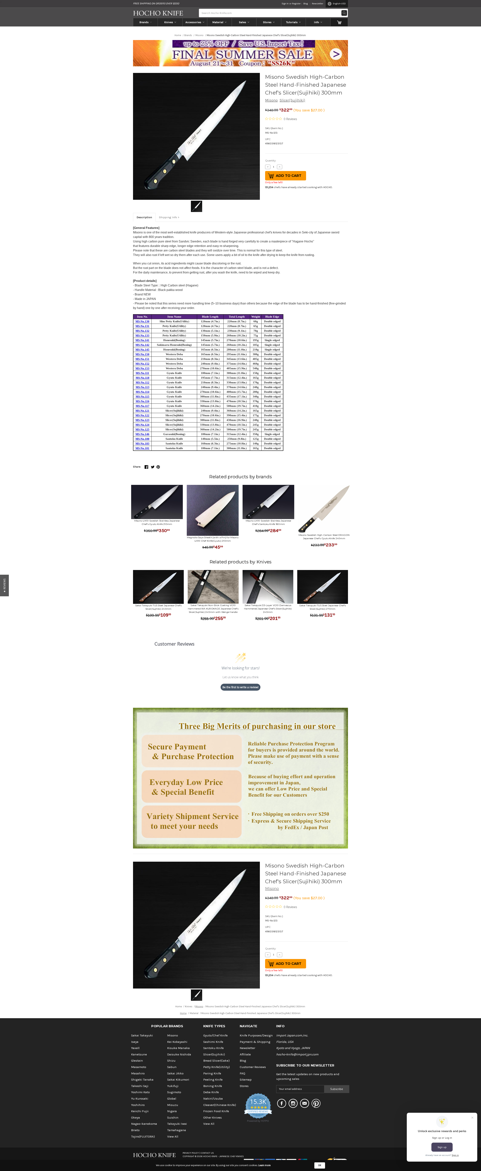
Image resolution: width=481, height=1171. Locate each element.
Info (316, 22)
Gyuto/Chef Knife (215, 1035)
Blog (305, 3)
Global (171, 1098)
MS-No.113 (142, 387)
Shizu (171, 1060)
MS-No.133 (142, 335)
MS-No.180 (142, 438)
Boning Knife (212, 1086)
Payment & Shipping (255, 1042)
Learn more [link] (264, 1165)
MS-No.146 (142, 434)
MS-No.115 (142, 396)
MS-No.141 (142, 340)
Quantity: (270, 160)
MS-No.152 (142, 363)
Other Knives (212, 1117)
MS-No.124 (142, 424)
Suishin (172, 1117)
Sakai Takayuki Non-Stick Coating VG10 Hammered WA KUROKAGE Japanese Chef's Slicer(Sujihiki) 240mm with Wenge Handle (213, 608)
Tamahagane (176, 1130)
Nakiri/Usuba (213, 1098)
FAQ (242, 1073)
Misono (271, 100)
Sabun (172, 1067)
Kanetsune (139, 1054)
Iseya (134, 1042)
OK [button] (319, 1165)
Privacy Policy (191, 1153)
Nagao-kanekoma (144, 1124)
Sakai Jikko (175, 1073)
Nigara (172, 1111)
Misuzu (172, 1105)
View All (172, 1136)
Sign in (285, 3)
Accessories (193, 22)
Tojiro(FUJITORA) (143, 1136)
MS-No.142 (142, 344)
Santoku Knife (213, 1048)
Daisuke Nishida (179, 1054)
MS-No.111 (142, 373)
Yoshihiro (138, 1105)
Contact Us (207, 1153)
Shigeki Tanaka (142, 1079)
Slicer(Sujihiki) (292, 100)
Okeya (135, 1117)
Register (296, 3)
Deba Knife (211, 1092)
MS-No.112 (142, 382)
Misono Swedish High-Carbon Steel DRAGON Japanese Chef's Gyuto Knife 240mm (324, 537)
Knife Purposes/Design (256, 1035)
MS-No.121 (142, 410)
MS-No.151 (142, 358)
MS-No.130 (142, 321)
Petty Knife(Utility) (216, 1067)
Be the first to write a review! (240, 687)
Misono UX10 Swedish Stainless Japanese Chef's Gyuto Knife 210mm (157, 522)
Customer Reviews (253, 1067)
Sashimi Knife (213, 1042)
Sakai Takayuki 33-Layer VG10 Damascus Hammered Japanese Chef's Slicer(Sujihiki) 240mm (268, 608)
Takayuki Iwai (177, 1124)
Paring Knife (212, 1073)
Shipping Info (168, 217)
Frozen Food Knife (216, 1111)
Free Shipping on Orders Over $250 (156, 3)
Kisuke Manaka (178, 1048)
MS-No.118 (142, 377)
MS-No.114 (142, 391)
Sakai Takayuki (142, 1035)
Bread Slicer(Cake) (216, 1060)
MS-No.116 (142, 401)
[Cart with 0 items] (339, 22)
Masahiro (138, 1073)
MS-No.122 (142, 415)
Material (217, 22)
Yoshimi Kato (140, 1092)
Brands (144, 22)
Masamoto (138, 1067)
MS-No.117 (142, 405)
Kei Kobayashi (177, 1042)
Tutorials (292, 22)
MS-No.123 (142, 420)
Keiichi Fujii (140, 1111)
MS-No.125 (142, 429)
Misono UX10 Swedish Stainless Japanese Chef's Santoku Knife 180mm (268, 522)
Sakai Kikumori (178, 1079)
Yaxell (135, 1048)
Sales (242, 22)
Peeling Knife (213, 1079)
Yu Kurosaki (139, 1098)
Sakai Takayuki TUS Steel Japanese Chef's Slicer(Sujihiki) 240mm (158, 607)
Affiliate (245, 1054)
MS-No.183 (142, 443)
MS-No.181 (142, 448)
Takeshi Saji (139, 1086)
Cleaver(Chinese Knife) (219, 1105)
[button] (4, 585)
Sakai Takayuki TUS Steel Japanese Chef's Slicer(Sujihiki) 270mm (322, 607)
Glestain (137, 1060)
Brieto (135, 1130)
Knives (168, 22)
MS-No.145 (142, 349)
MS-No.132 (142, 330)
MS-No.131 (142, 326)
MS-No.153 (142, 368)
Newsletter (317, 3)
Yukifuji (172, 1086)
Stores (267, 22)
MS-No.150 (142, 354)
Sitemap (246, 1079)
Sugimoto (174, 1092)
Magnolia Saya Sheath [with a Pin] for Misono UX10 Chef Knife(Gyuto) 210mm (212, 539)
